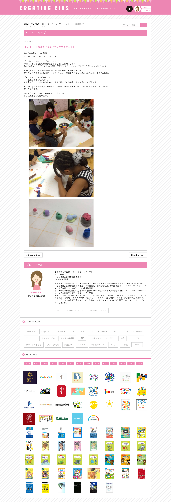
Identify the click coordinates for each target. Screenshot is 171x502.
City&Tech (46, 331)
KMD (82, 338)
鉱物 (123, 338)
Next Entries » (138, 255)
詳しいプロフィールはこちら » (70, 311)
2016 (114, 363)
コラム (113, 345)
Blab (115, 331)
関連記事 (68, 345)
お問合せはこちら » (97, 311)
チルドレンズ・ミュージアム (102, 338)
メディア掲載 (53, 345)
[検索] (143, 25)
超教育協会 (31, 331)
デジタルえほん (48, 338)
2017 (105, 363)
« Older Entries (33, 255)
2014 (131, 363)
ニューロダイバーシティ (133, 331)
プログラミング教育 (98, 331)
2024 (45, 363)
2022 (62, 363)
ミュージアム (136, 338)
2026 (27, 363)
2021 (71, 363)
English (137, 345)
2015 (122, 363)
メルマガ (82, 345)
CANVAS (61, 331)
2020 (79, 363)
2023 (53, 363)
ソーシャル (31, 338)
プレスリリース (98, 345)
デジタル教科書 (67, 338)
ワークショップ (54, 24)
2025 (36, 363)
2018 (96, 363)
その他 (125, 345)
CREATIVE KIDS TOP (34, 24)
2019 (88, 363)
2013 (139, 363)
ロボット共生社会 (33, 345)
